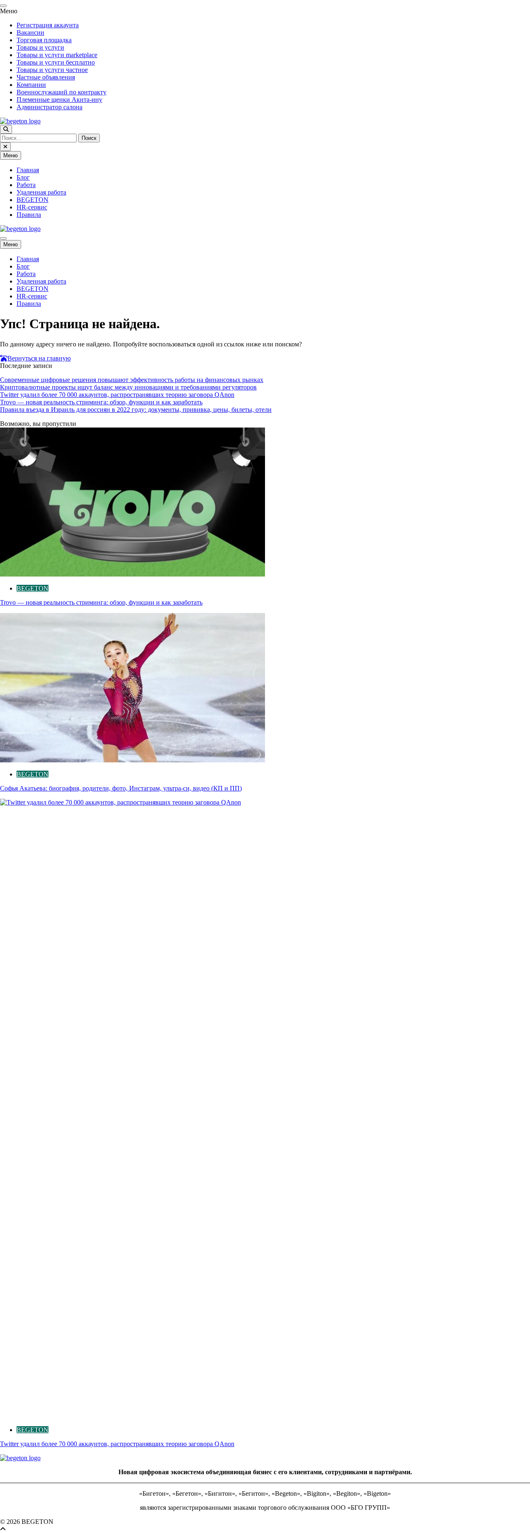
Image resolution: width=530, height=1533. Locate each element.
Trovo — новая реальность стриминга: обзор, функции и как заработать (101, 402)
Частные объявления (46, 77)
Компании (31, 84)
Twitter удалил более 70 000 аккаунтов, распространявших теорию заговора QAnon (117, 394)
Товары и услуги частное (52, 69)
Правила (29, 214)
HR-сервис (32, 207)
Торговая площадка (44, 39)
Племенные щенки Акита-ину (59, 99)
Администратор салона (49, 107)
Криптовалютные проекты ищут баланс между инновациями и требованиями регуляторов (128, 387)
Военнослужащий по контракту (61, 92)
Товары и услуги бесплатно (56, 62)
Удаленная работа (41, 192)
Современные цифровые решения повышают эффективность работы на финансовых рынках (131, 379)
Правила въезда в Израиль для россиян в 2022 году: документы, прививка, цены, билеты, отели (136, 409)
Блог (23, 177)
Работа (26, 184)
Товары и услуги (40, 47)
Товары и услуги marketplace (57, 54)
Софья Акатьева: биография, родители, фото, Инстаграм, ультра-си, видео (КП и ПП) (121, 788)
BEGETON (32, 199)
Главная (28, 169)
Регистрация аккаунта (48, 25)
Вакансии (30, 32)
